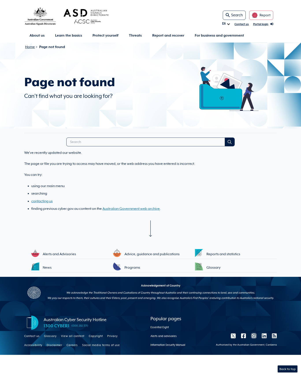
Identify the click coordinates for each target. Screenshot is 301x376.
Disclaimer (54, 345)
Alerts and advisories (163, 336)
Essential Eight (159, 327)
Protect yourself (105, 35)
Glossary (50, 336)
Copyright (96, 336)
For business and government (219, 35)
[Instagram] (254, 335)
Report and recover (168, 35)
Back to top (287, 369)
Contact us (241, 24)
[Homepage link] (73, 16)
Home (30, 47)
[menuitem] (37, 36)
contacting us (42, 201)
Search (237, 15)
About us (37, 35)
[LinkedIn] (264, 335)
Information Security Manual (167, 344)
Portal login (260, 24)
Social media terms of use (101, 345)
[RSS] (273, 335)
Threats (135, 35)
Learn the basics (68, 35)
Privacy (112, 336)
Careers (72, 345)
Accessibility (33, 345)
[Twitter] (233, 335)
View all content (72, 336)
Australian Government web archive (131, 209)
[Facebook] (243, 335)
